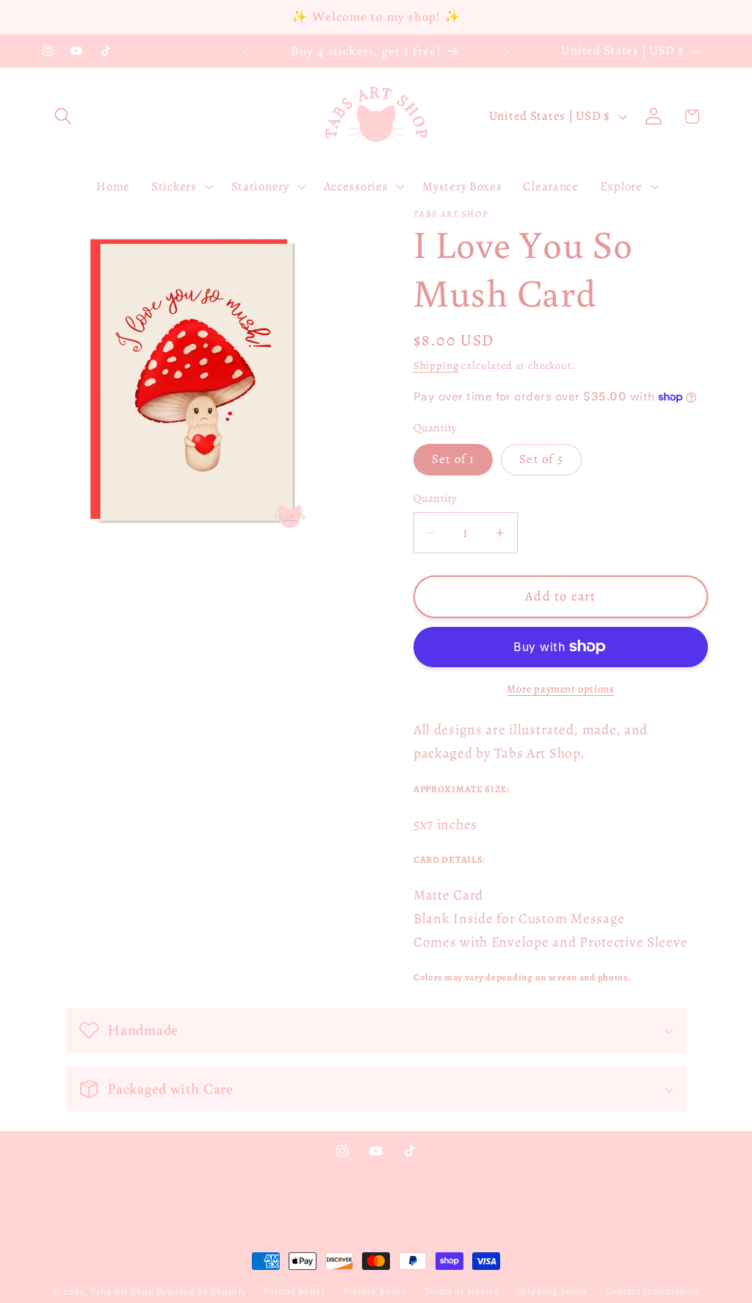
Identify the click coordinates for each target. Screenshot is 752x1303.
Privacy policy (375, 1291)
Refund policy (294, 1291)
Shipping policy (552, 1291)
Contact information (651, 1291)
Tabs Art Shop (121, 1292)
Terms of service (461, 1291)
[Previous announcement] (246, 51)
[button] (63, 116)
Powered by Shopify (201, 1292)
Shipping (436, 365)
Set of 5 (541, 459)
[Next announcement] (506, 51)
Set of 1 (453, 459)
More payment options (560, 688)
